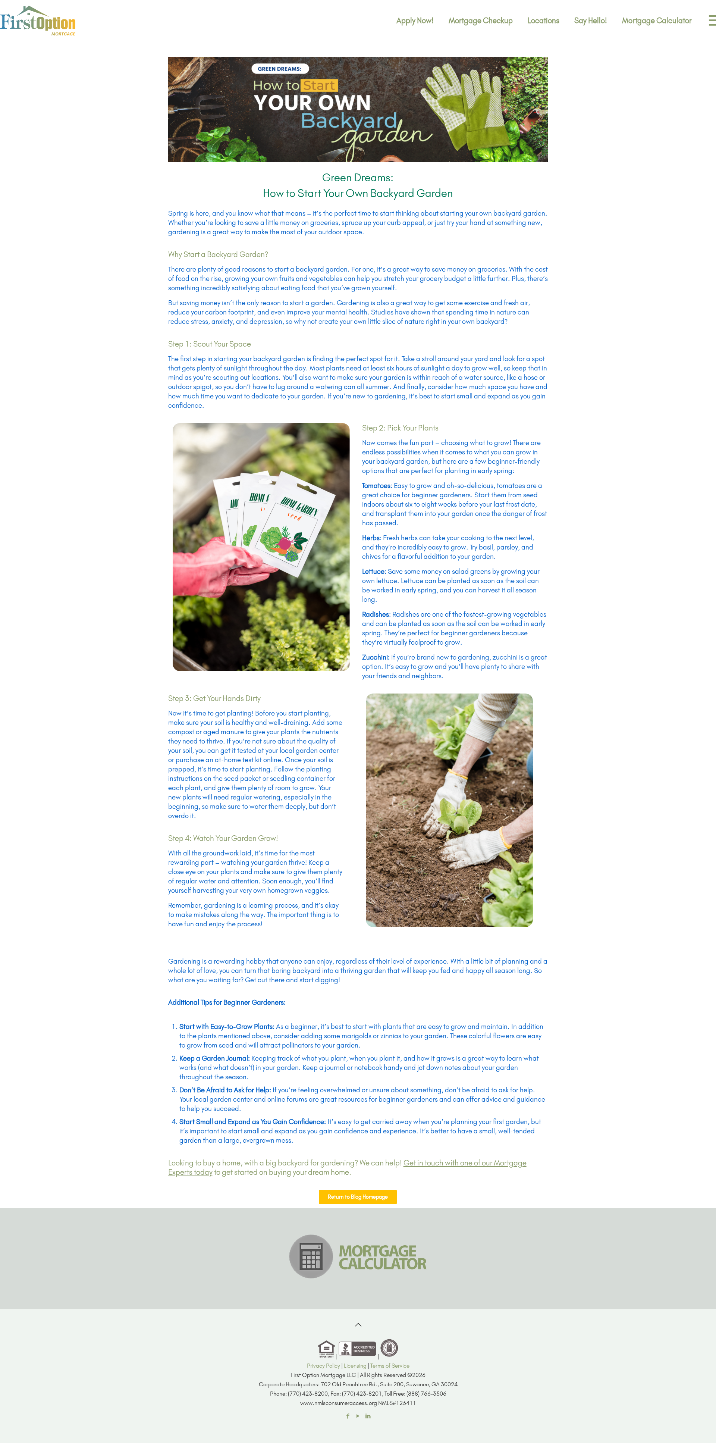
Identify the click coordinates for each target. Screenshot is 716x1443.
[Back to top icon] (358, 1325)
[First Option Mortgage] (38, 20)
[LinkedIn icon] (368, 1416)
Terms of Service (389, 1365)
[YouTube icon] (358, 1416)
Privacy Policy (323, 1365)
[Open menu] (707, 18)
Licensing (355, 1365)
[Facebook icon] (348, 1416)
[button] (358, 1197)
